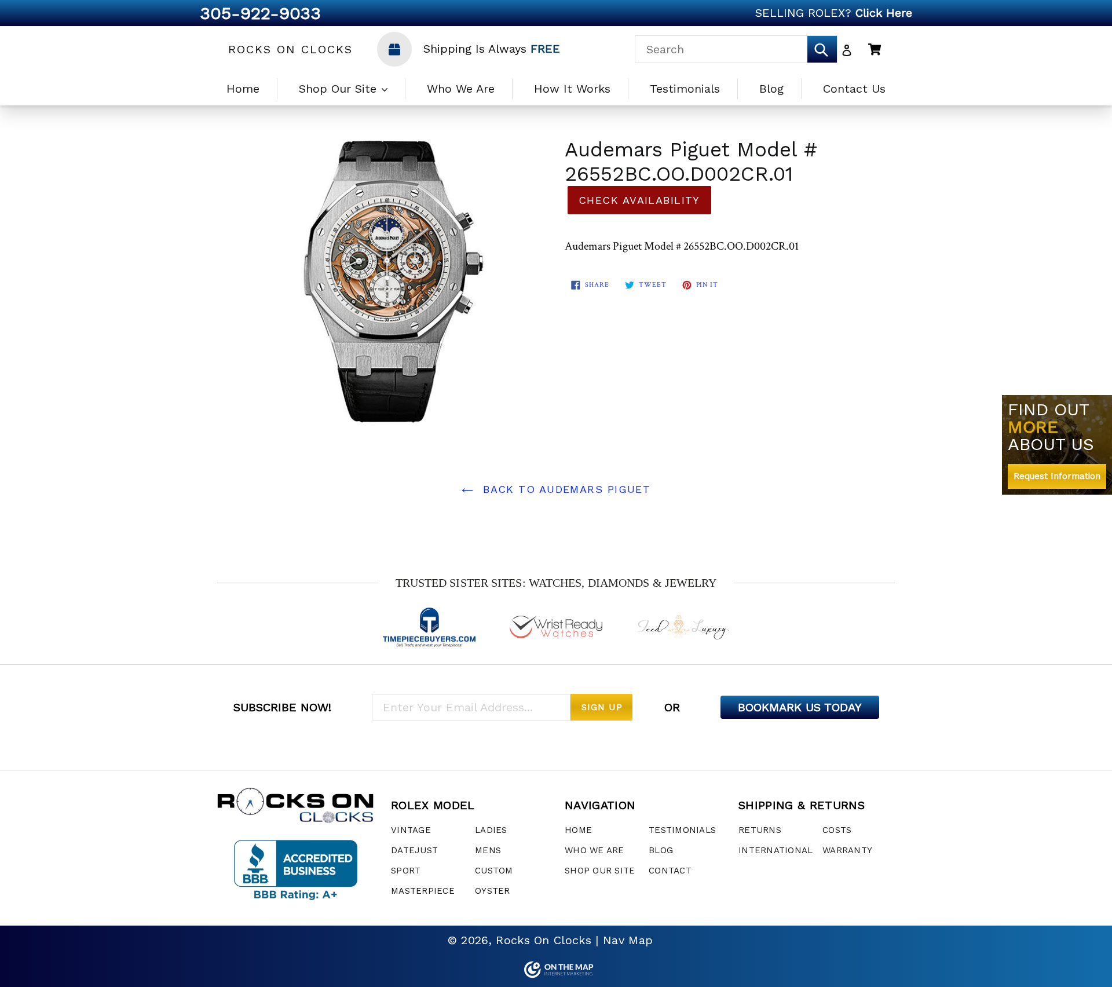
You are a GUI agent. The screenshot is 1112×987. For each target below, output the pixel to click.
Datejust (414, 850)
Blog (771, 89)
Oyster (492, 891)
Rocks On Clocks (290, 49)
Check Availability (639, 200)
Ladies (491, 830)
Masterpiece (423, 891)
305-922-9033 (260, 13)
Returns (759, 830)
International (775, 850)
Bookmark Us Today (800, 707)
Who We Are (461, 89)
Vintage (411, 830)
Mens (488, 850)
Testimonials (685, 89)
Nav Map (628, 940)
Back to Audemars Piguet (565, 489)
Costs (836, 830)
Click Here (883, 13)
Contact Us (854, 89)
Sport (405, 870)
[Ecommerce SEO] (556, 969)
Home (242, 89)
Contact (670, 870)
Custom (494, 870)
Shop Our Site (340, 89)
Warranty (847, 850)
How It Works (572, 89)
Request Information (1057, 476)
